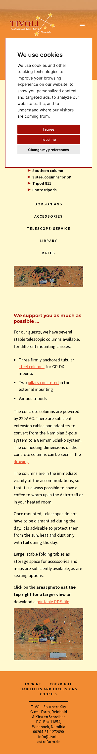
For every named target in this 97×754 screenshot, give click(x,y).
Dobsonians (48, 203)
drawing (21, 461)
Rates (48, 252)
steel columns (32, 366)
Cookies (48, 694)
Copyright (61, 684)
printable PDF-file (53, 601)
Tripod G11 (41, 183)
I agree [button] (48, 129)
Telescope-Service (48, 228)
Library (48, 240)
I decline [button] (49, 139)
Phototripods (44, 189)
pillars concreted (43, 382)
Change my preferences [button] (48, 150)
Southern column (47, 170)
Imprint (33, 684)
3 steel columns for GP (51, 176)
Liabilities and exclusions (48, 689)
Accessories (48, 216)
